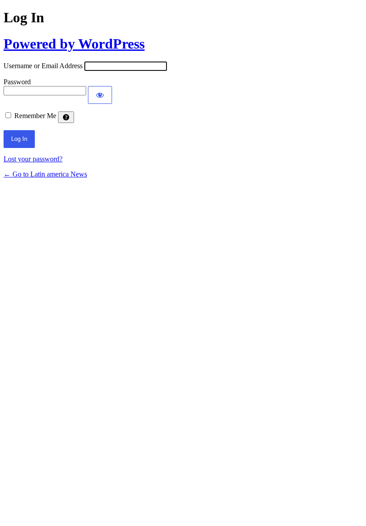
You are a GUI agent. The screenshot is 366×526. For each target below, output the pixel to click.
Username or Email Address (43, 66)
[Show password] (100, 95)
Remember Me (35, 115)
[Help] (66, 117)
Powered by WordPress (74, 44)
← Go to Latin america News (45, 174)
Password (17, 82)
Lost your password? (33, 159)
